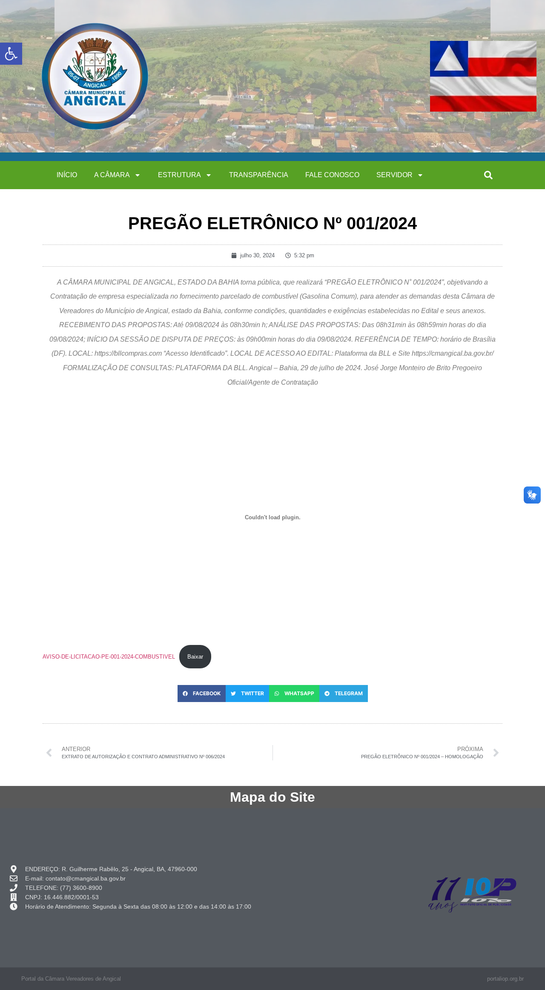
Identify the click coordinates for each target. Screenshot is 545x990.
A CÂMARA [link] (112, 174)
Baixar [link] (195, 656)
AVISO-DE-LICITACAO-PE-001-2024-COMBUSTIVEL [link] (109, 656)
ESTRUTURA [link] (179, 174)
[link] (11, 54)
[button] (488, 175)
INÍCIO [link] (67, 174)
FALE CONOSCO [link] (332, 174)
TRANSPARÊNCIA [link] (258, 174)
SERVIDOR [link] (394, 174)
